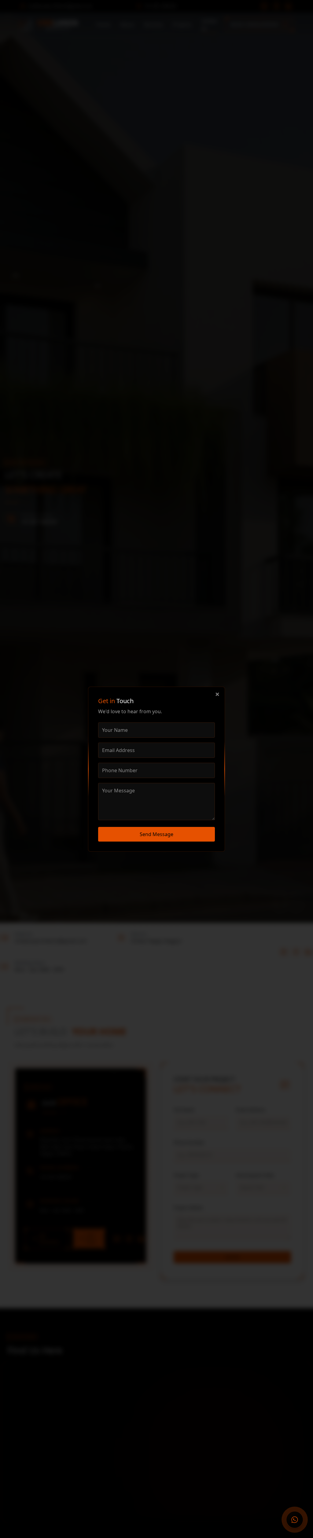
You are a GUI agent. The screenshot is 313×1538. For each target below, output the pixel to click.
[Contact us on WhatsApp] (294, 1519)
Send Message (156, 834)
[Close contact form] (217, 694)
